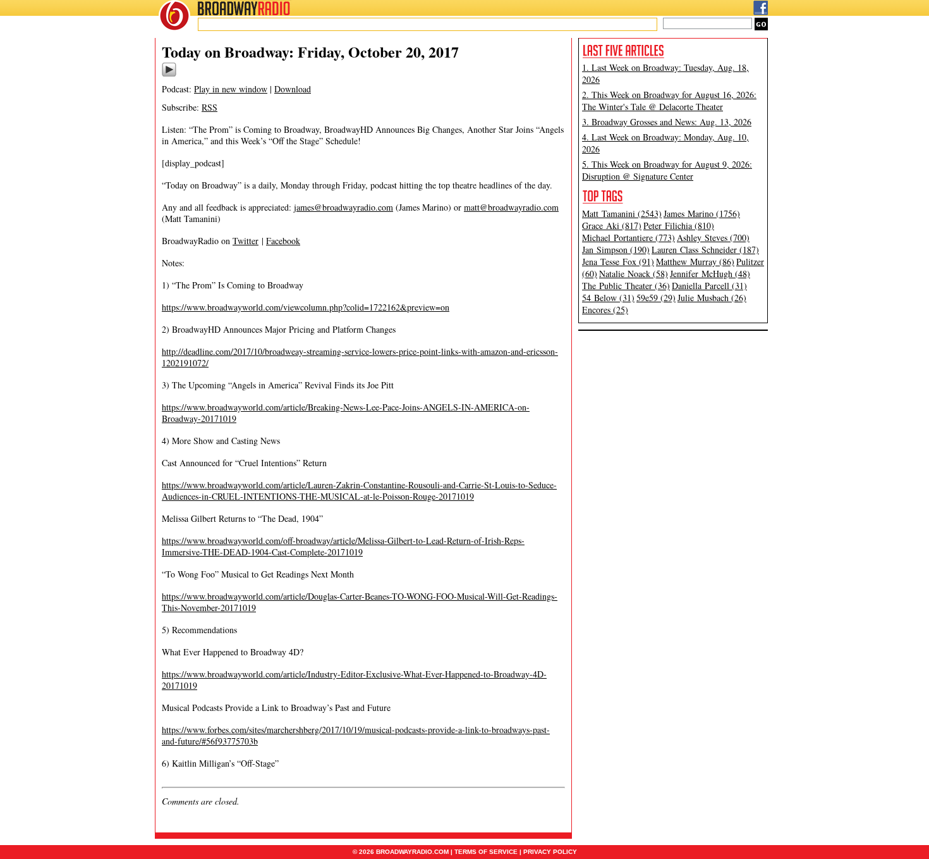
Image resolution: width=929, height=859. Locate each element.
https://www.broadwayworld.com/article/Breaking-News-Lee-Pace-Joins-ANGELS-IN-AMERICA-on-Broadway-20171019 (346, 412)
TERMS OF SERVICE (486, 851)
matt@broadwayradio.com (511, 207)
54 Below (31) (608, 298)
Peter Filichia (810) (678, 225)
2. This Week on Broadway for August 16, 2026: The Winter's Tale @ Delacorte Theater (669, 101)
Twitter (245, 241)
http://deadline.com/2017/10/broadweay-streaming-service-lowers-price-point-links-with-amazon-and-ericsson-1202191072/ (360, 357)
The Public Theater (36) (626, 286)
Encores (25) (605, 310)
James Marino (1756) (702, 213)
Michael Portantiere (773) (628, 238)
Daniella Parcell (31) (709, 286)
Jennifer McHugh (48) (710, 274)
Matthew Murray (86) (695, 262)
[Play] (169, 74)
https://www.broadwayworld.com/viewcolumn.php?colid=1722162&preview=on (305, 307)
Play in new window (230, 89)
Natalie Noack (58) (633, 274)
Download (292, 89)
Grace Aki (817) (611, 225)
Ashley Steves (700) (713, 238)
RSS (209, 107)
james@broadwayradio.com (343, 207)
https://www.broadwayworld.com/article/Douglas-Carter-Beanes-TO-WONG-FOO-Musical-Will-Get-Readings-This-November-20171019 (359, 602)
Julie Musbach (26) (711, 298)
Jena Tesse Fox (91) (618, 262)
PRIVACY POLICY (550, 851)
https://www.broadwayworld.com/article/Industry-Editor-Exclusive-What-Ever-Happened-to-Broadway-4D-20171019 (354, 679)
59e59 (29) (656, 298)
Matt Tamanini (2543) (622, 213)
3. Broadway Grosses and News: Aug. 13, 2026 (666, 122)
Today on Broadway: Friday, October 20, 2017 (310, 51)
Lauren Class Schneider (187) (705, 250)
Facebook (283, 241)
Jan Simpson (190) (616, 250)
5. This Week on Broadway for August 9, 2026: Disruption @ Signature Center (667, 170)
